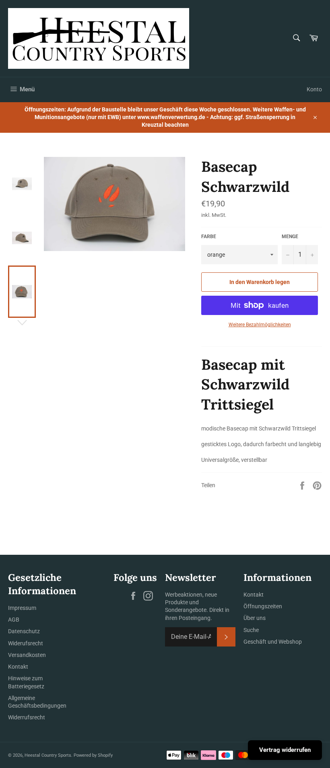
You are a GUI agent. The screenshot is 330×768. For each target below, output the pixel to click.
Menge (290, 236)
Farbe (208, 236)
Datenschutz (24, 631)
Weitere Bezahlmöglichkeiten (260, 324)
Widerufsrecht (25, 643)
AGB (13, 619)
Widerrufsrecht (26, 717)
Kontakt (18, 666)
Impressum (22, 608)
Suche (251, 630)
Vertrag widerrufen (285, 750)
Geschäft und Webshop (272, 641)
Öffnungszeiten (262, 606)
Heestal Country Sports (48, 755)
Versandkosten (27, 655)
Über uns (254, 618)
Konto (314, 89)
